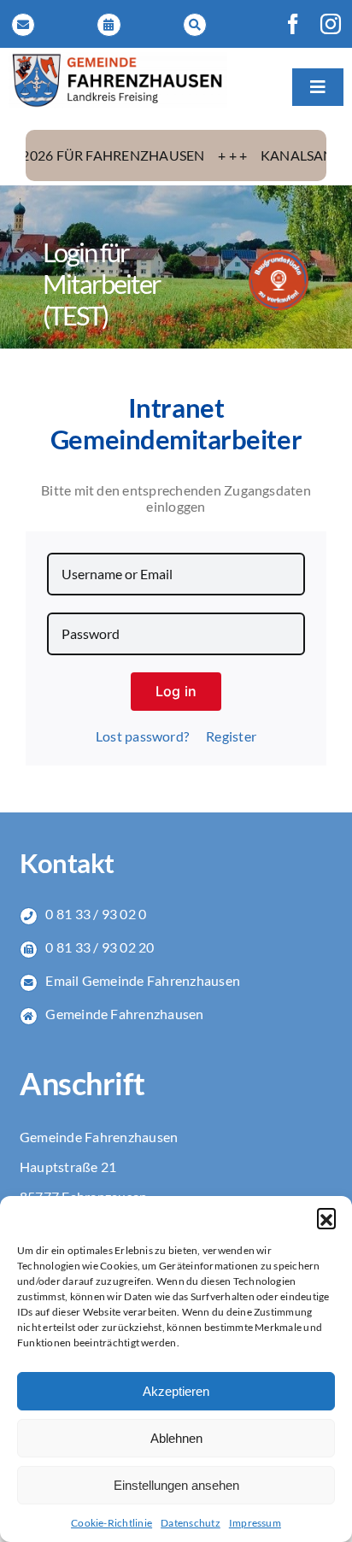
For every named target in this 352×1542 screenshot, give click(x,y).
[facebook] (293, 24)
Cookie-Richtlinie (111, 1522)
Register (231, 736)
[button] (326, 1217)
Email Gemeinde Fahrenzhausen (142, 980)
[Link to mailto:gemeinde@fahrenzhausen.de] (23, 25)
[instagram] (330, 24)
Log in (176, 691)
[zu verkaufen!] (278, 256)
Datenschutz (190, 1522)
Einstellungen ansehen (176, 1485)
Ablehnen (176, 1438)
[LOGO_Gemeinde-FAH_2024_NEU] (118, 58)
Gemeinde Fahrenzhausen (124, 1014)
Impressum (255, 1522)
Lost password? (142, 736)
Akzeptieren (176, 1391)
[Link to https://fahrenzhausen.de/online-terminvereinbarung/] (108, 25)
